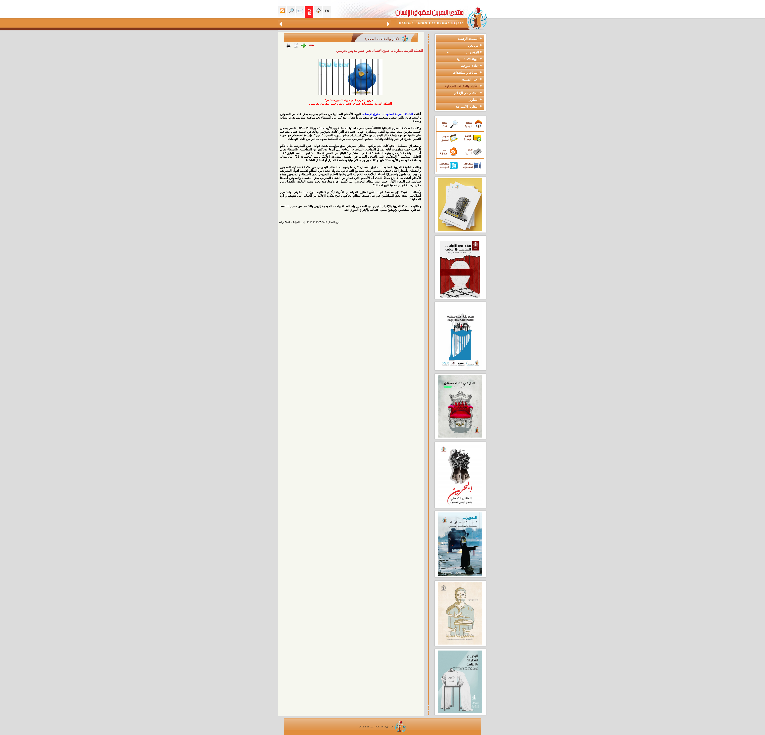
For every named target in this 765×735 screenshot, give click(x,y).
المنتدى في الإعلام (466, 93)
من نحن (473, 45)
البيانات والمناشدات (465, 72)
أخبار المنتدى (469, 79)
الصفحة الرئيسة (468, 38)
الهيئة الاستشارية (467, 59)
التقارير (473, 99)
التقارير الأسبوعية (466, 106)
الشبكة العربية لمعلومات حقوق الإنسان (388, 114)
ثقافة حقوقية (469, 66)
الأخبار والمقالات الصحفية (461, 86)
